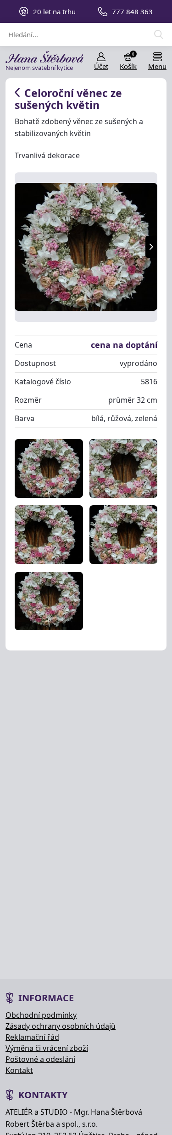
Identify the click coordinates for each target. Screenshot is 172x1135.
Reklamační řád (32, 1037)
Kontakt (19, 1070)
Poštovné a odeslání (40, 1059)
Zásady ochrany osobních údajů (61, 1026)
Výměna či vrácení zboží (47, 1048)
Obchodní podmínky (41, 1015)
